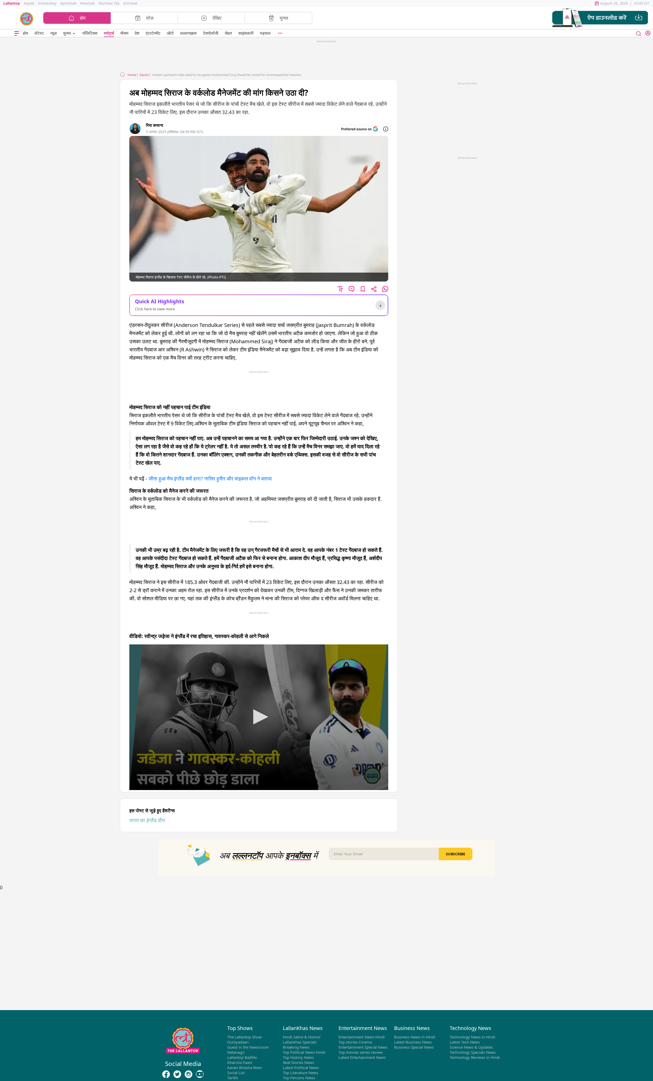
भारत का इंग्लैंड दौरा (147, 820)
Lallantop (11, 3)
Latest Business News (413, 1042)
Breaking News (296, 1047)
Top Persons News (299, 1077)
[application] (258, 717)
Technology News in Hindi (472, 1036)
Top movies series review (360, 1052)
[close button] (639, 33)
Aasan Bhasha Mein (244, 1067)
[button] (600, 18)
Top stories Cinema (355, 1042)
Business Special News (414, 1047)
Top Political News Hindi (304, 1052)
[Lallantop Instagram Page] (188, 1074)
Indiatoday (47, 3)
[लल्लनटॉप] (26, 18)
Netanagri (236, 1052)
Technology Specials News (473, 1052)
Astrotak (130, 3)
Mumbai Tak (108, 3)
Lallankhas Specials (300, 1042)
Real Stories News (298, 1062)
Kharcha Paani (239, 1062)
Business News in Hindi (414, 1036)
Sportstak (68, 3)
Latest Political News (301, 1067)
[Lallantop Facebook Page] (166, 1074)
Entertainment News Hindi (361, 1036)
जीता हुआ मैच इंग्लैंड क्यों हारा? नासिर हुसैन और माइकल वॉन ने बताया (210, 478)
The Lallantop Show (244, 1036)
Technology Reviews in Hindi (475, 1057)
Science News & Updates (471, 1047)
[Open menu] (17, 33)
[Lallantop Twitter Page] (177, 1074)
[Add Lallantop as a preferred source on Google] (359, 129)
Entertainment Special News (362, 1047)
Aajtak (29, 3)
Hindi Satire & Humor (302, 1036)
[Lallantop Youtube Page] (200, 1074)
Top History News (298, 1057)
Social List (236, 1072)
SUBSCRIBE (455, 853)
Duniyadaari (238, 1042)
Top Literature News (300, 1072)
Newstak (87, 3)
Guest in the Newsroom (248, 1047)
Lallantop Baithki (242, 1057)
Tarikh (232, 1077)
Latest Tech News (465, 1042)
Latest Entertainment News (362, 1057)
